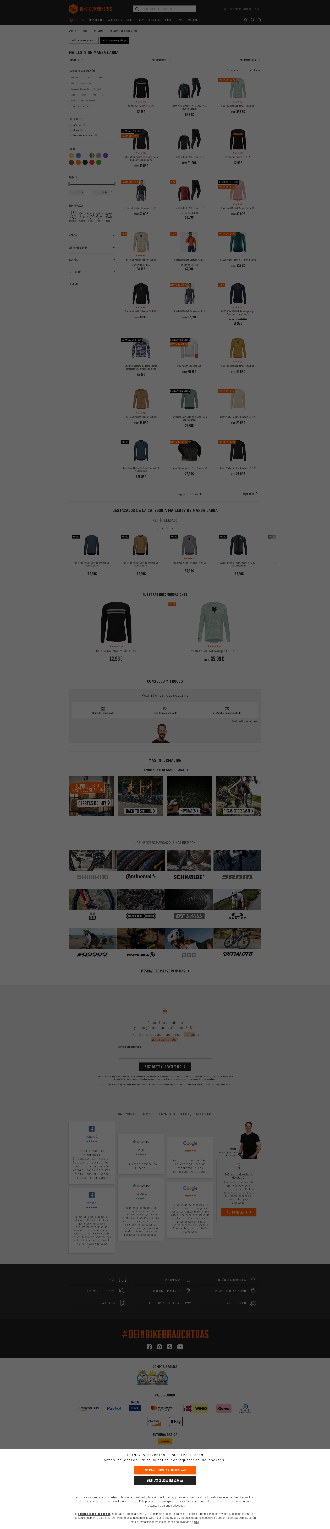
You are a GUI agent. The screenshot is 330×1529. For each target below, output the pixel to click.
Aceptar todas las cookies (162, 1470)
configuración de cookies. (198, 1460)
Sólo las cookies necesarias (165, 1480)
